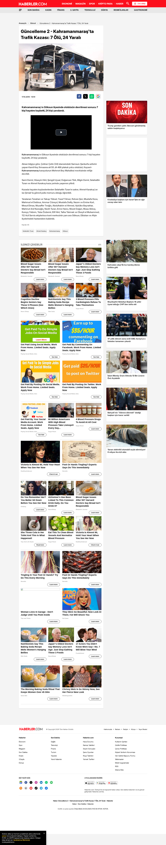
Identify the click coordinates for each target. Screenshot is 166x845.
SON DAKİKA (33, 10)
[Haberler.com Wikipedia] (26, 788)
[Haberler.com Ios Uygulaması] (89, 783)
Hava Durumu (88, 742)
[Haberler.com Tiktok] (36, 788)
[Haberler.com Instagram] (36, 782)
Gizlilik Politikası (121, 745)
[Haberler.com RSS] (21, 788)
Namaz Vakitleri (89, 745)
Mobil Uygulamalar (122, 763)
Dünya (21, 763)
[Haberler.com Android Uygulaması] (101, 783)
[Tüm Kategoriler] (20, 10)
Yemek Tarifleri (88, 759)
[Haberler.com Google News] (21, 782)
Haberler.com (88, 738)
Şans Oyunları (88, 752)
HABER (119, 3)
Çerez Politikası (121, 749)
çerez (4, 836)
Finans (53, 749)
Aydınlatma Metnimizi (21, 840)
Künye (133, 729)
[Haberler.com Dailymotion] (46, 788)
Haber (74, 804)
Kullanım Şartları (121, 742)
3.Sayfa (21, 759)
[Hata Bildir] (78, 809)
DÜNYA (104, 10)
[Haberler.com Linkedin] (41, 782)
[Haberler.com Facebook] (26, 782)
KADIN (48, 10)
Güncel (33, 23)
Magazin (22, 749)
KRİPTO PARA (105, 3)
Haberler (22, 738)
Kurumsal (119, 738)
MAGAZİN (80, 3)
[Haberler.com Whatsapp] (46, 782)
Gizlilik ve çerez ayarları (66, 809)
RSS (116, 766)
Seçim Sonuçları (89, 749)
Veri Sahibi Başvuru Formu (125, 756)
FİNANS (60, 10)
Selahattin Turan (28, 231)
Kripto (21, 756)
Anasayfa (22, 23)
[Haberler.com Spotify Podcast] (51, 782)
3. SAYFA (74, 10)
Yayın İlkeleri (143, 729)
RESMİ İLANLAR (121, 10)
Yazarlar (54, 756)
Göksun (65, 231)
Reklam (117, 729)
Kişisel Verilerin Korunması (125, 752)
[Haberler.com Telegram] (41, 788)
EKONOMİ (67, 3)
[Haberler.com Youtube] (31, 788)
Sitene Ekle (119, 770)
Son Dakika (23, 752)
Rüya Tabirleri (88, 756)
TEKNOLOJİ (89, 10)
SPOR (92, 3)
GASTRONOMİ (140, 10)
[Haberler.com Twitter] (31, 782)
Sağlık (53, 742)
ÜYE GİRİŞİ (141, 4)
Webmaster (119, 759)
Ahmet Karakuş (41, 231)
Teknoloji (54, 745)
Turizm (53, 752)
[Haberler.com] (31, 729)
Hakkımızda (108, 729)
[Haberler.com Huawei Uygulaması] (113, 783)
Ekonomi (22, 742)
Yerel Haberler (56, 759)
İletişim (125, 729)
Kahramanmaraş (54, 231)
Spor (20, 745)
